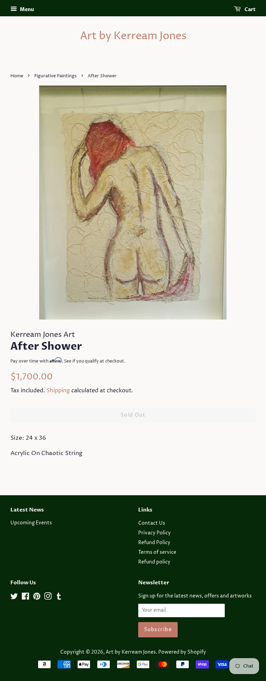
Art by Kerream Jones (133, 36)
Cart (249, 9)
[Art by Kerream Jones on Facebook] (25, 597)
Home (16, 76)
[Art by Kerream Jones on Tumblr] (59, 597)
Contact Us (151, 523)
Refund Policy (154, 542)
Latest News (27, 509)
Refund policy (154, 562)
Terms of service (157, 552)
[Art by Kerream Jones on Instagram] (48, 597)
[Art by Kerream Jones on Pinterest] (37, 597)
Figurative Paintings (55, 76)
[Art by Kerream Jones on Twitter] (14, 597)
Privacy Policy (154, 533)
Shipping (58, 390)
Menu (26, 9)
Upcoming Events (31, 523)
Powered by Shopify (182, 652)
